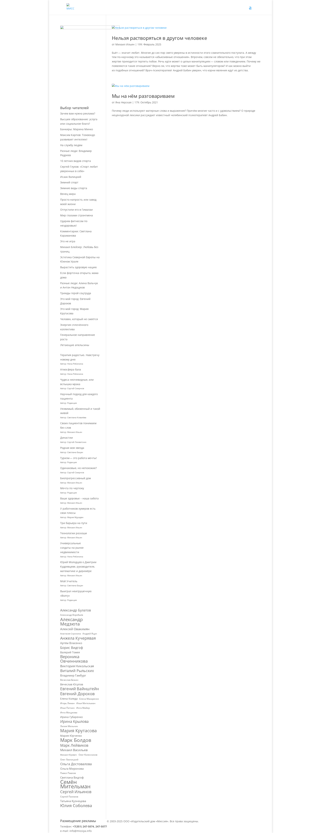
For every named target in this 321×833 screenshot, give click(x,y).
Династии (66, 437)
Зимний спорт (69, 182)
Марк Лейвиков (74, 745)
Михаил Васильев (74, 750)
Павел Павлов (68, 773)
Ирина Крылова (74, 721)
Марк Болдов (75, 740)
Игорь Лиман (67, 703)
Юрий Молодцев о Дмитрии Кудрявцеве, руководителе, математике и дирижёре (78, 566)
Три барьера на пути (73, 523)
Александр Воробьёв (71, 614)
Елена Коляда (69, 698)
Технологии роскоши (73, 533)
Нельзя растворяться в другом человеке (159, 38)
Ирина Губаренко (71, 717)
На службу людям (71, 145)
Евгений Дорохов (77, 693)
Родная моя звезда (72, 448)
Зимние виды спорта (73, 188)
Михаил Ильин (124, 44)
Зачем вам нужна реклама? (77, 113)
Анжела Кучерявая (78, 638)
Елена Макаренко (89, 698)
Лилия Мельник (69, 726)
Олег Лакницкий (69, 759)
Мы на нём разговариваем (143, 96)
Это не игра (67, 241)
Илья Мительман (85, 703)
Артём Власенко (71, 643)
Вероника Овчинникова (74, 658)
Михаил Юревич (68, 755)
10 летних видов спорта (75, 161)
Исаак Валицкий (70, 177)
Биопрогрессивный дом (75, 478)
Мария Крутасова (78, 731)
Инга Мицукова (68, 712)
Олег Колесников (88, 754)
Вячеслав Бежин (69, 679)
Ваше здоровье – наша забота (79, 498)
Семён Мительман (75, 784)
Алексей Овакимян (75, 629)
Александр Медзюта (71, 621)
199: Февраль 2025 (149, 44)
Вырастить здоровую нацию (78, 267)
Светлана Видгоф (72, 777)
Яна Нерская (123, 102)
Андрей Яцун (89, 633)
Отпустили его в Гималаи (76, 209)
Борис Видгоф (71, 647)
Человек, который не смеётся (79, 319)
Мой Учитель (68, 581)
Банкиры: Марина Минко (76, 129)
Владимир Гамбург (73, 675)
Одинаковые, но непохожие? (78, 468)
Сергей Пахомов (69, 796)
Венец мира (68, 194)
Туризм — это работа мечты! (78, 458)
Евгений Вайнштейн (79, 689)
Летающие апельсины (74, 345)
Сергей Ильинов (75, 792)
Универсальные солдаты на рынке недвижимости (72, 547)
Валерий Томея (70, 652)
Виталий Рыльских (77, 671)
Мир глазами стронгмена (76, 215)
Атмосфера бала (71, 369)
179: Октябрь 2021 (146, 102)
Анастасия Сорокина (70, 633)
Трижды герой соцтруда (75, 293)
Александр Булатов (75, 610)
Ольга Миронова (72, 768)
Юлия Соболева (76, 805)
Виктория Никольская (77, 666)
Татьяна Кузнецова (73, 801)
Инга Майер (83, 707)
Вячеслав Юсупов (71, 684)
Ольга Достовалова (76, 764)
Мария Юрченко (71, 735)
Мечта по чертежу (72, 488)
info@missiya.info (80, 831)
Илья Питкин (67, 707)
